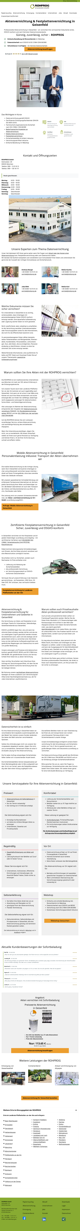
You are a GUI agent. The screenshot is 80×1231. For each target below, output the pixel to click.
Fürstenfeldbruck (65, 1126)
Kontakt (45, 1213)
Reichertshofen (10, 1166)
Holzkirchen (63, 1131)
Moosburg (62, 1135)
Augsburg (17, 932)
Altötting (62, 1120)
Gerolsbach (9, 1128)
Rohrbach (8, 1170)
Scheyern (8, 1174)
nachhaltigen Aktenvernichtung (27, 672)
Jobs (60, 13)
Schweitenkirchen (11, 1178)
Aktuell (65, 13)
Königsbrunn (63, 1133)
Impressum (66, 1209)
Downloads (73, 13)
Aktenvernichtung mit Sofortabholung (20, 799)
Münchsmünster (10, 1151)
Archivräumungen (53, 820)
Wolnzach (8, 1185)
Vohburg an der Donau (13, 1181)
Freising (36, 1126)
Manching (8, 1147)
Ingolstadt (36, 1133)
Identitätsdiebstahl (48, 629)
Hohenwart (9, 1136)
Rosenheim (37, 1144)
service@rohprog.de (11, 1219)
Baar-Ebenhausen (11, 1121)
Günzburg (36, 1131)
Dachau (61, 1122)
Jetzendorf (9, 1144)
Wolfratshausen (64, 1144)
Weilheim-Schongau (40, 1146)
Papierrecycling (6, 13)
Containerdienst (41, 13)
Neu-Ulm (62, 1138)
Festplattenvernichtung (14, 136)
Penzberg (62, 1140)
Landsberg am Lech (40, 1135)
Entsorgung (30, 13)
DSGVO (13, 411)
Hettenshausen (10, 1132)
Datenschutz (66, 1213)
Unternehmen (52, 13)
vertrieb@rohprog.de (29, 274)
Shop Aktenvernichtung (70, 1)
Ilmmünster (9, 1140)
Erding (61, 1124)
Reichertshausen (11, 1163)
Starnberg (62, 1142)
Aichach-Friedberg (39, 1120)
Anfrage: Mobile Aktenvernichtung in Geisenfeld (18, 507)
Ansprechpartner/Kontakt (9, 16)
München (29, 930)
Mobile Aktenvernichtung (15, 134)
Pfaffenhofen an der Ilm (13, 1155)
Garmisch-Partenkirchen (41, 1129)
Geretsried (62, 1129)
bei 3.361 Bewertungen (30, 54)
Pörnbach (8, 1159)
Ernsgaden (8, 1125)
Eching (35, 1124)
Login (64, 1206)
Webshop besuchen (60, 921)
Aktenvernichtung (19, 13)
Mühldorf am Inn (39, 1138)
